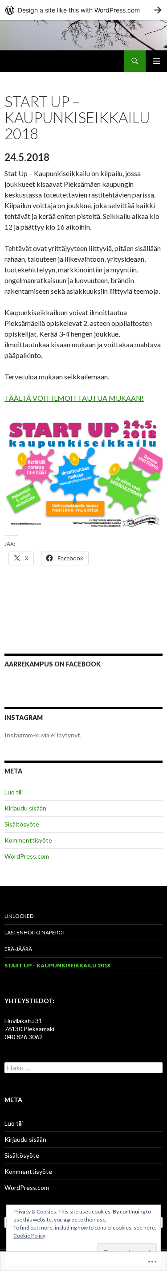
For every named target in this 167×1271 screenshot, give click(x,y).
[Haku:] (83, 1068)
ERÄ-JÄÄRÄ (18, 949)
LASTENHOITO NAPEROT (34, 932)
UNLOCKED (18, 916)
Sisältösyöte (21, 824)
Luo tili (13, 792)
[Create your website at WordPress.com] (83, 10)
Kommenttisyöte (28, 840)
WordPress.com (26, 856)
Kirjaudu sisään (25, 808)
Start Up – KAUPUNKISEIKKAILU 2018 (57, 965)
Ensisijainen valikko (156, 61)
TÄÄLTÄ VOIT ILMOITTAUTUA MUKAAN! (74, 398)
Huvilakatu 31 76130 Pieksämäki (29, 1024)
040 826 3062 (23, 1037)
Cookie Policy (29, 1235)
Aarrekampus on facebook (52, 664)
